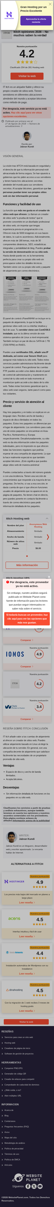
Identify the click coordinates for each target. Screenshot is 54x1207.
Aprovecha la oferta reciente (36, 20)
